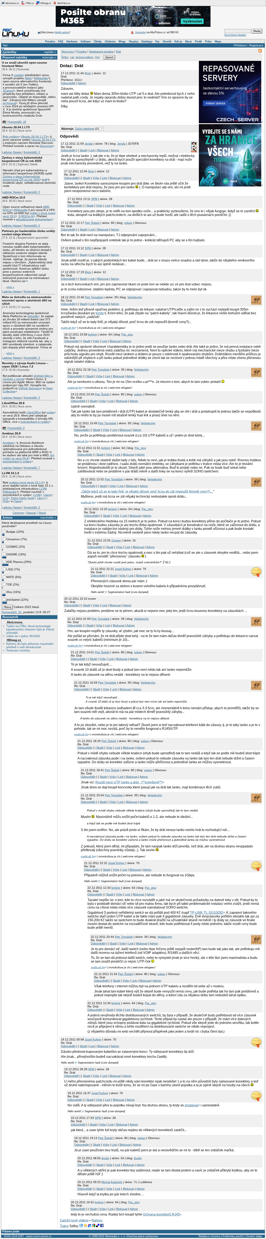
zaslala (18, 75)
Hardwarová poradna (101, 51)
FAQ (60, 41)
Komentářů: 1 (32, 291)
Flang (17, 501)
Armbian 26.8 (11, 433)
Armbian (8, 442)
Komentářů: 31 (12, 612)
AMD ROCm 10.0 (13, 197)
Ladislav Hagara (11, 152)
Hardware (71, 41)
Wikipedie (21, 210)
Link (92, 150)
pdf (45, 179)
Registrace (256, 45)
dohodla (32, 316)
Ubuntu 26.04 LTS (43, 139)
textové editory (84, 57)
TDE (9, 584)
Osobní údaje (254, 1236)
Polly (6, 501)
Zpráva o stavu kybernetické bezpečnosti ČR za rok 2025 (22, 159)
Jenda (121, 143)
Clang (47, 495)
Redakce (203, 1236)
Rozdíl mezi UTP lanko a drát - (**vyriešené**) (129, 782)
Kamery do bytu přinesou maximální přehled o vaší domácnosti (30, 645)
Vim (97, 57)
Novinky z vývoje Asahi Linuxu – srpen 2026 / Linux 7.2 (25, 364)
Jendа (89, 143)
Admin (82, 83)
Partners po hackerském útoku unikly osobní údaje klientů (28, 232)
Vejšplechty (134, 297)
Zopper (116, 540)
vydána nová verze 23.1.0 (26, 482)
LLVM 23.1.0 (10, 473)
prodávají (191, 1105)
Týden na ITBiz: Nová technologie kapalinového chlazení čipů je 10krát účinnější (30, 629)
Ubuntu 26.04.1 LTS (16, 127)
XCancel (8, 90)
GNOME (11, 554)
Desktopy (146, 41)
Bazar (188, 41)
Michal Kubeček (111, 1182)
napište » (50, 52)
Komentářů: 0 (32, 192)
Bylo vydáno (11, 136)
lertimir (92, 334)
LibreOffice (34, 412)
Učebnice (110, 41)
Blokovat (102, 150)
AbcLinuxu (14, 622)
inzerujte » (49, 57)
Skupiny (133, 41)
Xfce (9, 592)
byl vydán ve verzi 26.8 (28, 457)
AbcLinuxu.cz (12, 3)
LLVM (43, 488)
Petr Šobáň (92, 222)
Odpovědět (68, 83)
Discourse (46, 146)
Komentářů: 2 (32, 152)
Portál (198, 41)
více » (10, 287)
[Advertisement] (108, 117)
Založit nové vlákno (74, 1220)
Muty (88, 73)
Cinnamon (13, 539)
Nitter (28, 78)
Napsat (31, 512)
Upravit (109, 57)
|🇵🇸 (4, 121)
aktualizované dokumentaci (34, 219)
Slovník (167, 41)
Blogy (122, 41)
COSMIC (12, 546)
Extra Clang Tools (22, 498)
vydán (50, 412)
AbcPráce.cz (63, 3)
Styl (5, 45)
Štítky (65, 57)
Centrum (18, 512)
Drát (118, 51)
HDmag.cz (45, 3)
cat (72, 57)
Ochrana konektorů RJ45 (161, 1214)
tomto (100, 313)
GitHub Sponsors (29, 388)
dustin (105, 1158)
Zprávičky (9, 52)
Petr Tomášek (94, 297)
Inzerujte (140, 32)
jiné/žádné (13, 599)
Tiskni (64, 1226)
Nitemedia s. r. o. (115, 1236)
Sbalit (83, 150)
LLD (5, 498)
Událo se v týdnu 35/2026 (23, 636)
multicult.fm (68, 327)
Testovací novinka (18, 650)
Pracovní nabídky (14, 57)
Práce (208, 41)
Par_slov (127, 334)
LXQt (9, 569)
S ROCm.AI (26, 216)
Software (85, 41)
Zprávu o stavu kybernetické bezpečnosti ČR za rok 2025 (21, 178)
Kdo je (178, 41)
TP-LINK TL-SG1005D (206, 912)
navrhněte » (48, 517)
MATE (10, 577)
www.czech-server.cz (39, 1236)
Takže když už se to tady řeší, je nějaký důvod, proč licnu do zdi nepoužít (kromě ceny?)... (147, 491)
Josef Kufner (123, 569)
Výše (96, 178)
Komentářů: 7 (32, 467)
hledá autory (62, 32)
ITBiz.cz (29, 3)
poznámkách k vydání (35, 421)
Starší (42, 512)
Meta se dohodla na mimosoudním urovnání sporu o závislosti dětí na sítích (27, 300)
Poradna (50, 41)
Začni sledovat (84, 128)
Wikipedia (41, 78)
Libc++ (41, 498)
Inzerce (215, 1236)
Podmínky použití (233, 1236)
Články (98, 41)
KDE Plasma (14, 561)
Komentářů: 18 (17, 121)
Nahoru (96, 1220)
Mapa (218, 41)
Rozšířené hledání (235, 35)
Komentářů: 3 (32, 357)
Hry (157, 41)
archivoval (9, 103)
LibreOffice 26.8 (13, 403)
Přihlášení (240, 45)
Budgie (10, 531)
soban (128, 222)
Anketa (7, 517)
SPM (94, 199)
